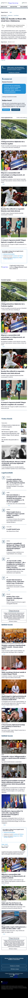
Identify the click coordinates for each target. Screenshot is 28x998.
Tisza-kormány (5, 722)
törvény (3, 694)
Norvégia (3, 459)
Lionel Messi (16, 15)
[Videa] (17, 261)
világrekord (4, 872)
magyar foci (3, 206)
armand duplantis (4, 170)
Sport (11, 12)
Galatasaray (10, 15)
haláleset (8, 509)
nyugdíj (8, 492)
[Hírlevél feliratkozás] (4, 261)
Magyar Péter (4, 670)
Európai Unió (4, 809)
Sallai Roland (4, 15)
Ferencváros (3, 139)
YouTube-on (5, 258)
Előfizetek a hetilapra (13, 621)
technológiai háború (6, 778)
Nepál (3, 754)
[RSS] (24, 261)
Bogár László (5, 844)
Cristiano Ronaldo (4, 17)
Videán (20, 257)
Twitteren (21, 255)
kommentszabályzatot (9, 92)
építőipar (8, 540)
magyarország (6, 845)
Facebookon (15, 255)
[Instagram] (10, 261)
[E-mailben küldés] (26, 49)
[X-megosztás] (26, 52)
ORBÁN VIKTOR (4, 6)
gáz (7, 577)
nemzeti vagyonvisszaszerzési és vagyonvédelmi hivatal (12, 643)
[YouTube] (21, 261)
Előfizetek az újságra (15, 969)
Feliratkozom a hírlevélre (14, 72)
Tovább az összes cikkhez (21, 117)
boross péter (9, 526)
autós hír (4, 437)
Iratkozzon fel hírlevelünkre (9, 254)
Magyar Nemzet (4, 12)
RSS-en (11, 258)
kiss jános (8, 476)
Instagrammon (15, 257)
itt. (21, 69)
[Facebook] (7, 261)
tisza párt (8, 594)
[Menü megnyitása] (24, 3)
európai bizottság (6, 429)
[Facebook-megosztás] (26, 55)
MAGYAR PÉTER (13, 6)
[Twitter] (14, 261)
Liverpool (2, 238)
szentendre (4, 901)
